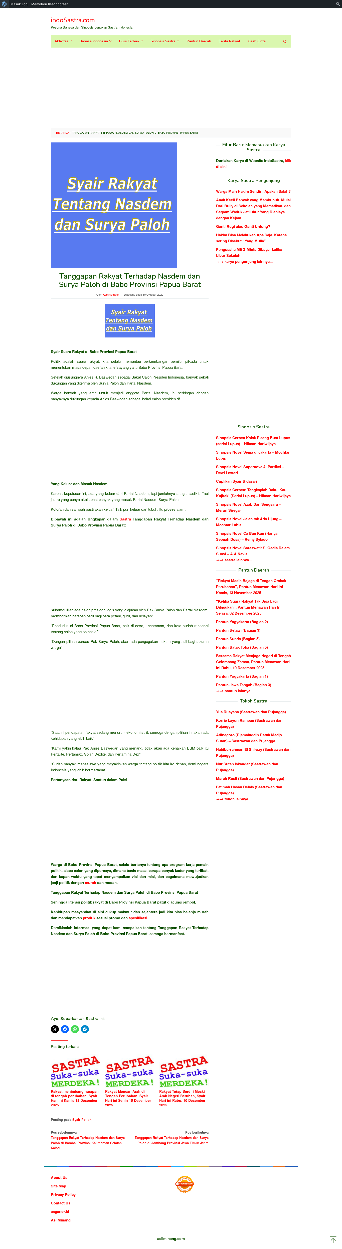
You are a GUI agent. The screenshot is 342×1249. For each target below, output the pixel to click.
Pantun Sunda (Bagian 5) (238, 638)
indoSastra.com (73, 20)
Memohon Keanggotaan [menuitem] (49, 4)
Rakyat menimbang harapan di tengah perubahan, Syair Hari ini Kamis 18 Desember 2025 (75, 1098)
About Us (59, 1177)
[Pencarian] (285, 41)
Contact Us (60, 1203)
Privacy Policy (63, 1194)
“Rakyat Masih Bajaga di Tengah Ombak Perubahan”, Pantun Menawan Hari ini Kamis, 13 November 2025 (251, 586)
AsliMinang (61, 1220)
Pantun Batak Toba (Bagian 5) (242, 647)
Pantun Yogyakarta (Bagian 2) (242, 621)
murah (90, 882)
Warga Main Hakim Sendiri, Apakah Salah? (253, 191)
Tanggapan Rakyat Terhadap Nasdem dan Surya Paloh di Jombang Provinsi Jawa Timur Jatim (172, 1137)
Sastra (125, 519)
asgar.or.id (60, 1211)
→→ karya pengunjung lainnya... (244, 261)
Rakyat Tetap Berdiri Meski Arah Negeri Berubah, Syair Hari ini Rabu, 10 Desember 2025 (182, 1098)
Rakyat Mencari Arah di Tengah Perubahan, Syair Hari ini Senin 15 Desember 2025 (128, 1098)
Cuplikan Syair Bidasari (236, 481)
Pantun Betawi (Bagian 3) (238, 630)
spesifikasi (138, 918)
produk (89, 918)
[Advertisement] (171, 88)
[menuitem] (4, 4)
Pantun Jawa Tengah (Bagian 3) (243, 684)
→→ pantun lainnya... (234, 690)
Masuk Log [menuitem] (19, 4)
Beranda (62, 132)
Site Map (58, 1186)
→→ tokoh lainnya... (233, 799)
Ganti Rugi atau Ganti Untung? (243, 226)
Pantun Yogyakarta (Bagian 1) (242, 676)
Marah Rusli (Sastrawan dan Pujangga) (250, 778)
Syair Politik (81, 1119)
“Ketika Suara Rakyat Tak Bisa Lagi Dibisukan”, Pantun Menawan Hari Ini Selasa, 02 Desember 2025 (248, 607)
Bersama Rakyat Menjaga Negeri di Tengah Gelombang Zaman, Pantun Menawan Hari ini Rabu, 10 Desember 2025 (253, 661)
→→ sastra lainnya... (234, 559)
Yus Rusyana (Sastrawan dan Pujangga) (251, 712)
